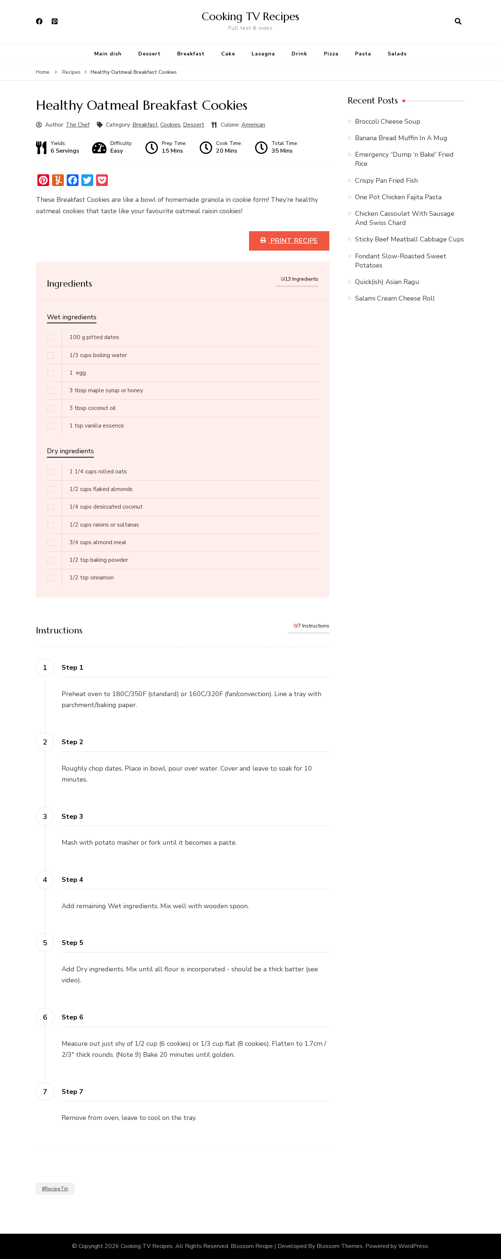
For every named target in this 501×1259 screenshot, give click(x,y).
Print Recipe (293, 240)
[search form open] (458, 21)
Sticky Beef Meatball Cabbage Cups (409, 239)
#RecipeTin (55, 1188)
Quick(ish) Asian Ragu (387, 281)
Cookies (170, 125)
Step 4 (72, 879)
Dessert (149, 53)
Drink (299, 53)
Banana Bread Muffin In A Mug (401, 138)
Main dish (108, 53)
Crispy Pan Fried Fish (386, 180)
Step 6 (72, 1017)
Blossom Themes (340, 1246)
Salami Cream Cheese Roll (395, 298)
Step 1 (72, 667)
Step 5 (72, 942)
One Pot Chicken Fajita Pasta (398, 197)
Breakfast (191, 53)
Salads (397, 53)
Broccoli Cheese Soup (387, 121)
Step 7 (72, 1091)
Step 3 (72, 816)
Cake (228, 53)
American (253, 125)
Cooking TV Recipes (250, 16)
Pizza (331, 53)
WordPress (413, 1246)
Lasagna (263, 53)
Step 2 (72, 742)
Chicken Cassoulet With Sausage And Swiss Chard (404, 218)
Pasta (363, 53)
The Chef (77, 125)
